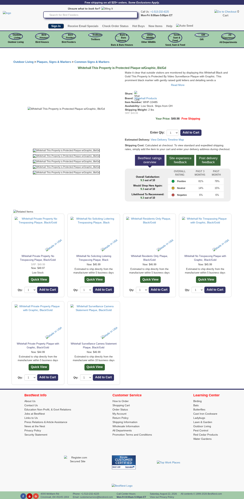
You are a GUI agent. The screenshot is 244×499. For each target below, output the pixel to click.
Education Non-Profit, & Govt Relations (47, 409)
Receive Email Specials (83, 26)
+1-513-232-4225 (159, 11)
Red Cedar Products (205, 434)
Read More (178, 84)
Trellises (95, 39)
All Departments (228, 42)
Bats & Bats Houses (122, 45)
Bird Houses (42, 42)
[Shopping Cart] (225, 11)
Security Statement (35, 434)
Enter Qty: (157, 132)
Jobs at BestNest (34, 413)
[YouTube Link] (29, 496)
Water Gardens (202, 438)
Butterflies (199, 409)
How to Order (120, 401)
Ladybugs (199, 417)
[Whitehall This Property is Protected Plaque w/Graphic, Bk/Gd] (66, 150)
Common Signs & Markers (91, 61)
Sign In (56, 26)
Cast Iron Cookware (205, 413)
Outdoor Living (16, 42)
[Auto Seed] (184, 26)
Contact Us (31, 405)
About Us (29, 401)
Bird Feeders (69, 42)
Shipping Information (124, 422)
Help (169, 26)
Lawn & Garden (202, 422)
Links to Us (31, 417)
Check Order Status (115, 26)
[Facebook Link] (23, 496)
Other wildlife (148, 42)
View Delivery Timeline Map (167, 139)
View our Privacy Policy (162, 497)
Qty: (20, 290)
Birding (197, 401)
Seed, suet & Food (175, 45)
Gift (202, 39)
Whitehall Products (145, 98)
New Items (155, 26)
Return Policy (120, 417)
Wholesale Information (126, 426)
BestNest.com (215, 494)
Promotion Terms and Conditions (132, 434)
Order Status (120, 409)
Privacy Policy (32, 430)
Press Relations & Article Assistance (45, 422)
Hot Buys (138, 26)
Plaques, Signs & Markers (54, 61)
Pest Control (200, 430)
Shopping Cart (121, 405)
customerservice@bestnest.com (96, 497)
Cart (225, 15)
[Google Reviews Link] (36, 496)
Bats (196, 405)
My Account (119, 413)
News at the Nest (34, 426)
